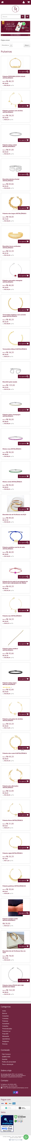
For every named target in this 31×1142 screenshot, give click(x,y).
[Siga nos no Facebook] (14, 1092)
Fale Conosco (6, 1054)
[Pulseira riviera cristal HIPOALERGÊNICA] (15, 140)
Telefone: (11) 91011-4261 (9, 1084)
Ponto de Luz (6, 1031)
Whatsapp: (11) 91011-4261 (9, 1086)
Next (28, 26)
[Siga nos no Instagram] (17, 1092)
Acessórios (5, 1023)
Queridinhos (6, 1039)
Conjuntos (5, 1016)
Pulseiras (5, 1021)
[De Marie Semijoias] (15, 9)
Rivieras (4, 1044)
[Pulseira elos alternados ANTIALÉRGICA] (15, 782)
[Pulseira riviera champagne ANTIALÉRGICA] (15, 410)
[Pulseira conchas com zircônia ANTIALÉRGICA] (15, 106)
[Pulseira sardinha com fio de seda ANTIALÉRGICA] (15, 543)
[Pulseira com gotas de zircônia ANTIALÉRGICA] (15, 714)
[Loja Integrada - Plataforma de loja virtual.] (15, 1139)
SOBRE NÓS (6, 1056)
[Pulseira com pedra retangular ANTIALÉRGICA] (15, 276)
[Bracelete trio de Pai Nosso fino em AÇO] (15, 947)
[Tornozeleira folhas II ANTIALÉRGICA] (15, 344)
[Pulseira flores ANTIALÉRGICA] (15, 815)
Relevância (5, 45)
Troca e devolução (7, 1064)
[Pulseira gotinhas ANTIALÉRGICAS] (15, 881)
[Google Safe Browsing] (18, 1121)
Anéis (4, 1011)
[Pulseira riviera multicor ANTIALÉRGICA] (15, 644)
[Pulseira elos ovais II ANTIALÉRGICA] (15, 748)
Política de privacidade (9, 1062)
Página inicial (5, 40)
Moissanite (5, 1036)
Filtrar (26, 45)
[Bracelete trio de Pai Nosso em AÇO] (15, 509)
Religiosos (5, 1041)
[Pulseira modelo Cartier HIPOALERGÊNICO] (15, 913)
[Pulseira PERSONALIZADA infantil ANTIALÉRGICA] (15, 72)
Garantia (4, 1059)
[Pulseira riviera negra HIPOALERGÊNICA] (15, 679)
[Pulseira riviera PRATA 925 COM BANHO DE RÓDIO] (15, 981)
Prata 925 (5, 1033)
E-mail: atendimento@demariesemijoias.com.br (15, 1087)
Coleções (5, 1026)
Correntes (5, 1018)
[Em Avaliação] (7, 1123)
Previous (3, 26)
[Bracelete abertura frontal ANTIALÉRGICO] (15, 175)
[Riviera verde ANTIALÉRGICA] (15, 476)
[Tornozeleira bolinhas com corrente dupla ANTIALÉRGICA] (15, 310)
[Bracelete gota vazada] (15, 377)
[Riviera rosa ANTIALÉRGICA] (15, 444)
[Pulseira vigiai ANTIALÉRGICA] (15, 848)
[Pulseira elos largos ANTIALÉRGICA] (15, 208)
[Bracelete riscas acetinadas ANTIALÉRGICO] (15, 242)
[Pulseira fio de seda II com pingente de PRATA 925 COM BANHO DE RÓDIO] (15, 577)
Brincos (4, 1013)
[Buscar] (22, 16)
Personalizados (7, 1028)
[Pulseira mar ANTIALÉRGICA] (15, 611)
